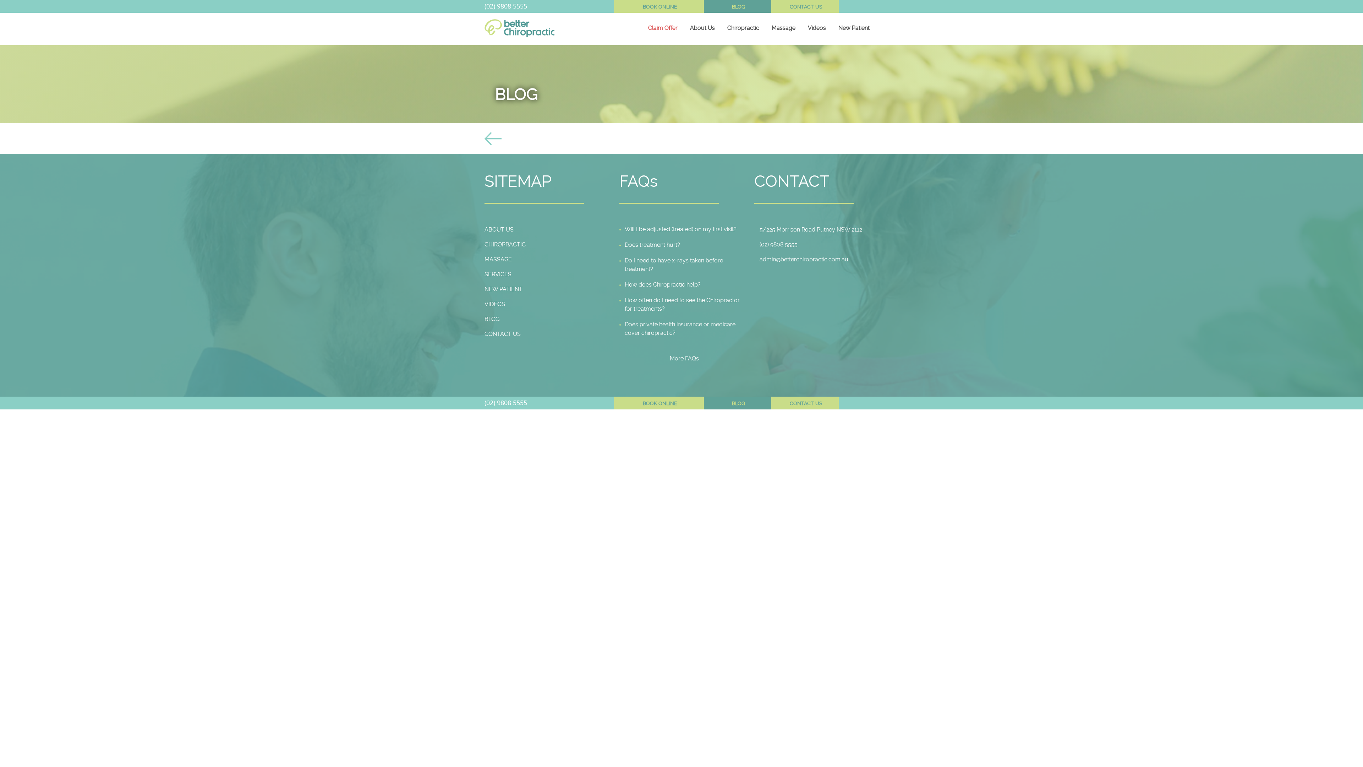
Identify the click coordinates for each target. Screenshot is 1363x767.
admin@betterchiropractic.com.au (804, 259)
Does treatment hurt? (652, 244)
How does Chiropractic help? (663, 284)
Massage (783, 28)
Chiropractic (743, 28)
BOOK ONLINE (660, 7)
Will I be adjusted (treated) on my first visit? (681, 229)
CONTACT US (806, 7)
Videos (817, 28)
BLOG (738, 7)
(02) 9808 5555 (506, 6)
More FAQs (684, 358)
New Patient (854, 28)
